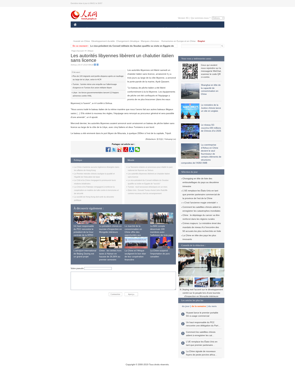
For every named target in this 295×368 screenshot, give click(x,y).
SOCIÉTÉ (162, 29)
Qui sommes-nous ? (200, 18)
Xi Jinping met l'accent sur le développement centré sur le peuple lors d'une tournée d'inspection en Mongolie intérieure (201, 292)
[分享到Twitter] (114, 149)
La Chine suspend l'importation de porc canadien (160, 253)
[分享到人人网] (131, 149)
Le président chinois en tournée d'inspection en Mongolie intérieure (110, 229)
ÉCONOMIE (92, 29)
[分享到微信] (137, 149)
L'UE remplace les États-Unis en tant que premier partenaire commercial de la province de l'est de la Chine (201, 194)
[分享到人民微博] (125, 149)
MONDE (107, 29)
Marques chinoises (150, 41)
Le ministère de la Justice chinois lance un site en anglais (211, 108)
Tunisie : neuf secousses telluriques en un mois (147, 187)
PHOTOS (93, 35)
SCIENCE (134, 29)
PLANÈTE (175, 29)
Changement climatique (127, 41)
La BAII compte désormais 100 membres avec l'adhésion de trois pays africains (161, 232)
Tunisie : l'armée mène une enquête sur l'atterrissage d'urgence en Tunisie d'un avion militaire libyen (95, 86)
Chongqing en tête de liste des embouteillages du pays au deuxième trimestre (201, 182)
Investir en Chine (81, 41)
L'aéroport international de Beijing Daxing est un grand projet (85, 253)
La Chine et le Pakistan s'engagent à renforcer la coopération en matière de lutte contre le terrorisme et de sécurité (96, 190)
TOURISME (201, 29)
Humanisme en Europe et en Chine (178, 41)
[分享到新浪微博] (119, 149)
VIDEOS (106, 35)
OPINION (80, 35)
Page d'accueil (77, 51)
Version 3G (183, 18)
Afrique (90, 51)
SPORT (188, 29)
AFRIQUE (120, 29)
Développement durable (103, 41)
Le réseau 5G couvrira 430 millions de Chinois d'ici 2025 (211, 128)
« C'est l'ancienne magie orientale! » (200, 202)
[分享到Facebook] (108, 149)
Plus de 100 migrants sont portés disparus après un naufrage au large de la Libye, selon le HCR (98, 78)
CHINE (79, 29)
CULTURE (148, 29)
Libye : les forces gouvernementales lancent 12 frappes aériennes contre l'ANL (96, 94)
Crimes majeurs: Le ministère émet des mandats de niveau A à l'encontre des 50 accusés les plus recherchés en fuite (202, 227)
